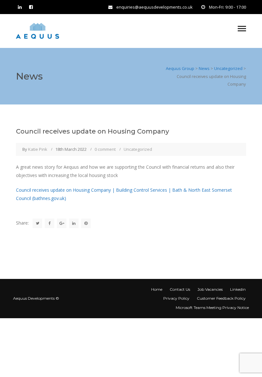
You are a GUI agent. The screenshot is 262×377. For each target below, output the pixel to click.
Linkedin (238, 289)
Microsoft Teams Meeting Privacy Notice (212, 307)
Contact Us (180, 289)
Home (156, 289)
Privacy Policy (176, 298)
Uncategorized (138, 149)
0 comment (105, 149)
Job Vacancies (210, 289)
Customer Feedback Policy (221, 298)
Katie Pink (37, 149)
